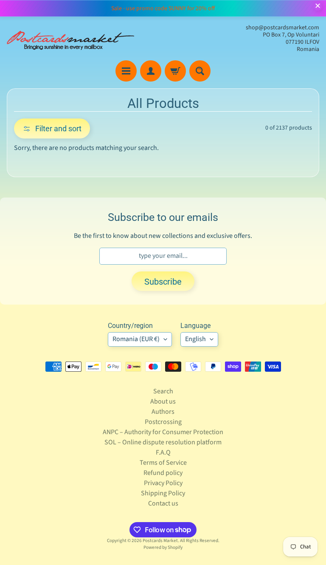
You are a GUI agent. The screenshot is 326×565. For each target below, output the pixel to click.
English (195, 339)
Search (163, 391)
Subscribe (163, 282)
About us (163, 401)
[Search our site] (200, 71)
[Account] (150, 71)
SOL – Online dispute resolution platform (163, 442)
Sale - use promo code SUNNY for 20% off (163, 8)
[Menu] (126, 71)
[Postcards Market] (70, 39)
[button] (52, 128)
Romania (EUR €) (136, 339)
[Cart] (175, 71)
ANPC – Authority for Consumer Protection (163, 432)
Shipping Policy (163, 493)
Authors (163, 411)
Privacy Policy (163, 483)
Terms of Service (163, 462)
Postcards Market (160, 540)
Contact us (163, 503)
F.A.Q (163, 452)
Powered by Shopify (163, 547)
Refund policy (163, 472)
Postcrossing (163, 422)
